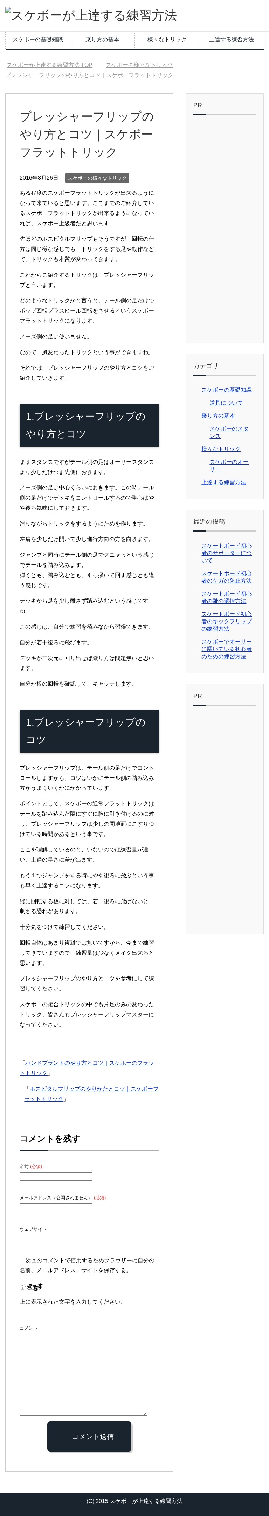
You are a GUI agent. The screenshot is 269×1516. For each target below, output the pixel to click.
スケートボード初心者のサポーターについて (226, 553)
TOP (49, 65)
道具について (226, 403)
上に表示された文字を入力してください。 (73, 1302)
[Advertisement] (225, 231)
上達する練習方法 (231, 39)
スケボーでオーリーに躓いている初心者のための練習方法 (226, 649)
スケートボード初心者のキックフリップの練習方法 (226, 621)
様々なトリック (167, 39)
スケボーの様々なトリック (97, 178)
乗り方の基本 (102, 39)
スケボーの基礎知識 (38, 39)
